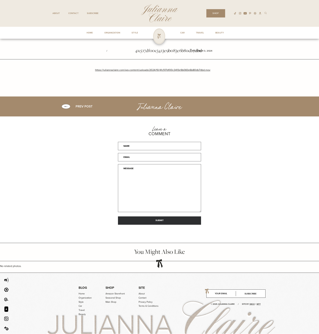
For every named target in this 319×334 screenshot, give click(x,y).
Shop (110, 287)
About (56, 13)
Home (82, 293)
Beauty (82, 314)
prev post (84, 106)
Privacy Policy (146, 302)
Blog (83, 287)
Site (142, 287)
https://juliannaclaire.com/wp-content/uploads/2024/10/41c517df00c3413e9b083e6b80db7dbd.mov (152, 70)
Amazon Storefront (115, 293)
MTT (259, 304)
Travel (82, 310)
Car (80, 306)
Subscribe (93, 13)
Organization (85, 298)
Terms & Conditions (149, 306)
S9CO (252, 304)
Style (81, 302)
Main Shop (111, 302)
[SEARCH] (266, 12)
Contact (73, 13)
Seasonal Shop (113, 298)
